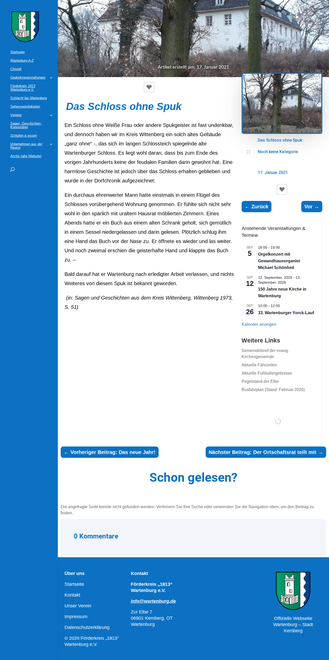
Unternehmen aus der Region (26, 146)
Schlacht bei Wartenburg (28, 98)
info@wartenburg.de (153, 601)
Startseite (17, 52)
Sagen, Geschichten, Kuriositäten (26, 125)
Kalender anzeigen (259, 324)
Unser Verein (78, 605)
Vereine (16, 115)
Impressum (76, 616)
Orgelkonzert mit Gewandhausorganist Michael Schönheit (279, 261)
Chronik (16, 69)
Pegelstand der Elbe (260, 381)
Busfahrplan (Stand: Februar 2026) (273, 389)
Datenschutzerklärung (87, 627)
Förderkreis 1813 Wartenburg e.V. (22, 87)
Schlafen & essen (23, 135)
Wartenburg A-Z (22, 60)
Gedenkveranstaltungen (27, 77)
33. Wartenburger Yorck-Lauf (286, 313)
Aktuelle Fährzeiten (259, 365)
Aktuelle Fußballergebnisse (267, 373)
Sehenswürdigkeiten (25, 106)
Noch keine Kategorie (278, 151)
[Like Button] (149, 87)
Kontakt (72, 595)
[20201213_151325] (282, 132)
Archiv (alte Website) (25, 156)
